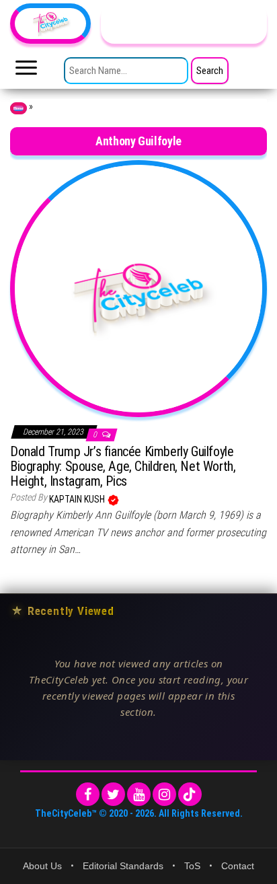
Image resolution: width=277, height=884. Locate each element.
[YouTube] (139, 794)
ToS (192, 865)
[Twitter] (113, 794)
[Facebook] (88, 794)
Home (18, 108)
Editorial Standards (123, 865)
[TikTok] (190, 794)
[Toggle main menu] (26, 71)
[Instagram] (164, 794)
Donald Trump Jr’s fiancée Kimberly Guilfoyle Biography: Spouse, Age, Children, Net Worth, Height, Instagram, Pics (122, 466)
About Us (42, 865)
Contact (237, 865)
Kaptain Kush (78, 499)
